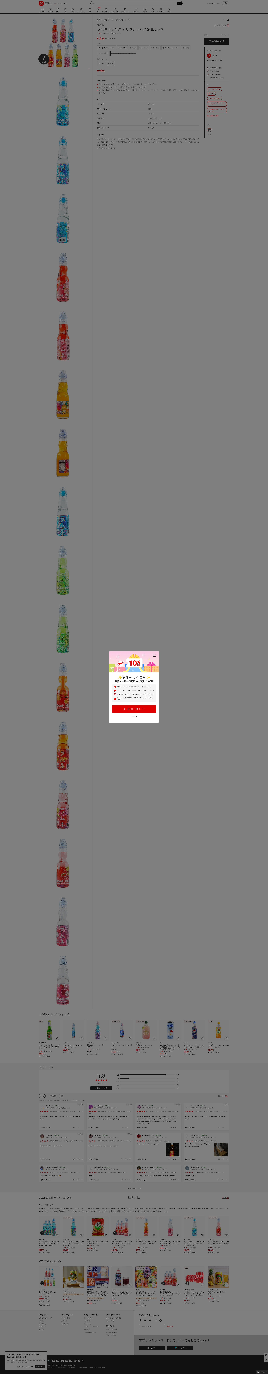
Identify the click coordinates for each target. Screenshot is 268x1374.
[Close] (154, 655)
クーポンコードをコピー (134, 709)
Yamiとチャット (262, 1372)
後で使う (134, 716)
